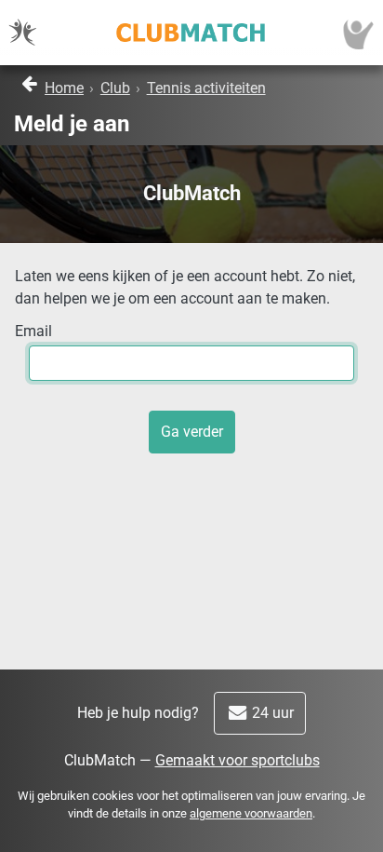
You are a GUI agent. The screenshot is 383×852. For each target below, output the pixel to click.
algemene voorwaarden (251, 813)
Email (33, 331)
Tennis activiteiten (206, 88)
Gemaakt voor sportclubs (237, 760)
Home (64, 88)
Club (115, 88)
